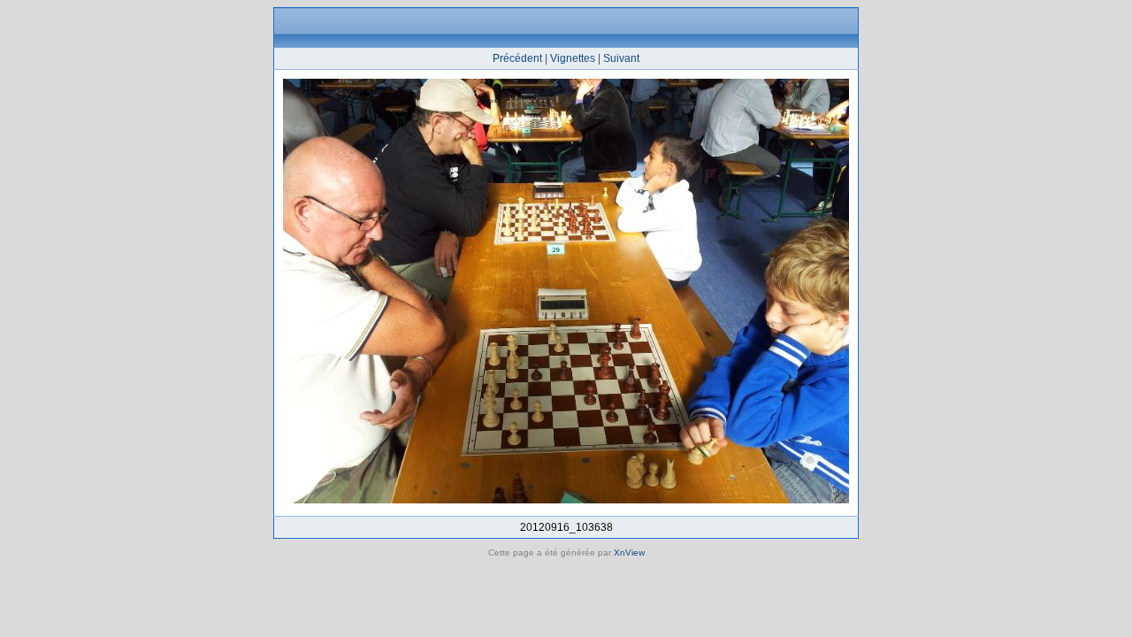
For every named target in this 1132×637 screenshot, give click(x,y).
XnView (629, 552)
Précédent (517, 58)
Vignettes (572, 58)
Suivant (621, 58)
